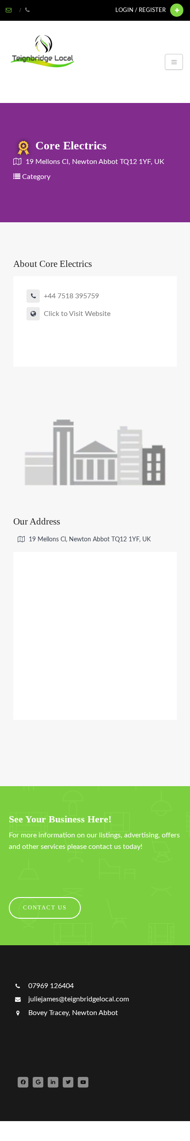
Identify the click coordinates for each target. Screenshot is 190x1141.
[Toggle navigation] (174, 62)
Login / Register (140, 10)
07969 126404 (50, 985)
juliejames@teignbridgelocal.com (78, 999)
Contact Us (45, 908)
